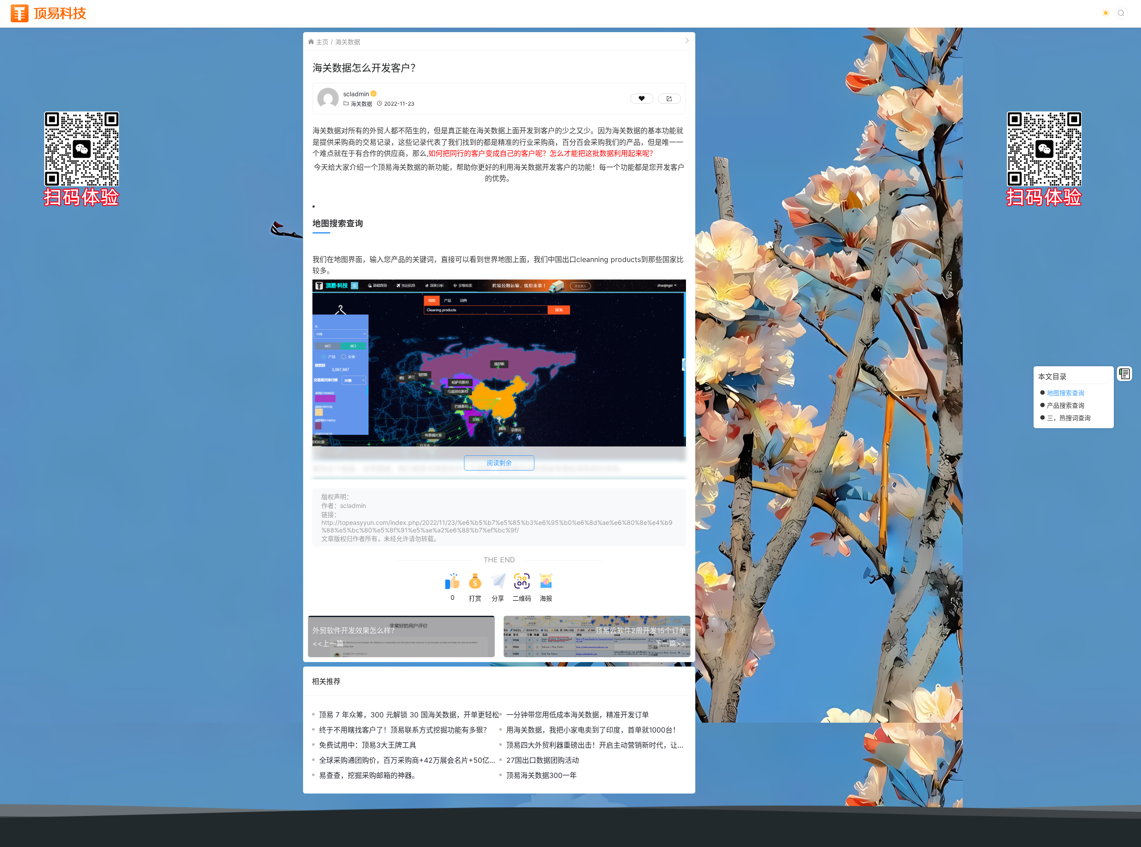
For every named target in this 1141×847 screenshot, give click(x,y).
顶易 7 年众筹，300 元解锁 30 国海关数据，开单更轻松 (409, 714)
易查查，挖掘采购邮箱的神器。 (369, 775)
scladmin (356, 94)
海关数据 (347, 41)
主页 (322, 41)
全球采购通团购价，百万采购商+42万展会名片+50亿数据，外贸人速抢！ (408, 760)
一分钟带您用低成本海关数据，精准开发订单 (577, 714)
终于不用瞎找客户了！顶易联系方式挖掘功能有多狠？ (404, 729)
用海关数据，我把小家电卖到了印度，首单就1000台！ (593, 729)
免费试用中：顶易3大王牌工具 (367, 745)
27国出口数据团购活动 (542, 760)
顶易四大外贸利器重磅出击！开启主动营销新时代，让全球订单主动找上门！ (595, 745)
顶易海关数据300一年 (541, 775)
